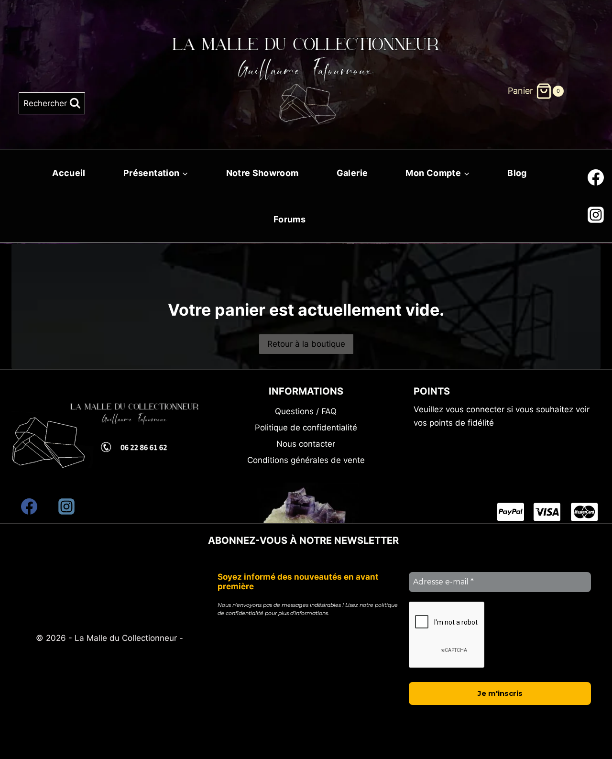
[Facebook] (595, 177)
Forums (289, 219)
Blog (516, 173)
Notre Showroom (262, 173)
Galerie (352, 173)
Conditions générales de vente (306, 460)
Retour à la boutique (306, 344)
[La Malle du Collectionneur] (306, 62)
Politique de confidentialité (306, 427)
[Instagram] (595, 214)
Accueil (69, 173)
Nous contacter (305, 444)
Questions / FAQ (306, 411)
